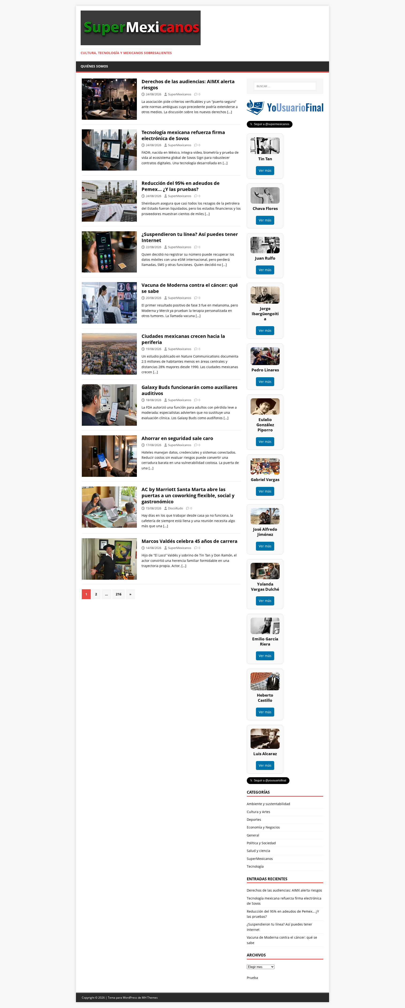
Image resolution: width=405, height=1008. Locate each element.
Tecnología (255, 866)
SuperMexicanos (179, 94)
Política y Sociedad (261, 843)
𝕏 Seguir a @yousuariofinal (268, 780)
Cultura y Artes (258, 812)
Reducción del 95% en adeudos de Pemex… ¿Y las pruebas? (181, 186)
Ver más (265, 170)
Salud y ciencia (258, 850)
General (253, 835)
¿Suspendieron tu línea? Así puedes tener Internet (190, 237)
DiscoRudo (175, 508)
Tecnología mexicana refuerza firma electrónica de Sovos (183, 135)
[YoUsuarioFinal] (285, 112)
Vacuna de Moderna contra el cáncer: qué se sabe (190, 288)
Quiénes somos (94, 66)
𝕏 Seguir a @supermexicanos (269, 124)
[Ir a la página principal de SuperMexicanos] (141, 42)
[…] (229, 112)
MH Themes (150, 998)
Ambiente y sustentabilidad (268, 804)
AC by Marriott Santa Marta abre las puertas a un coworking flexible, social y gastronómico (188, 495)
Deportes (254, 819)
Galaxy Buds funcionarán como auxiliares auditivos (189, 390)
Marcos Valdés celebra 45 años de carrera (189, 541)
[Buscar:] (285, 86)
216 (118, 594)
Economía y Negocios (263, 827)
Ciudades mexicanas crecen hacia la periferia (183, 339)
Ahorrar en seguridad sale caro (177, 438)
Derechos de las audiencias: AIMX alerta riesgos (188, 84)
